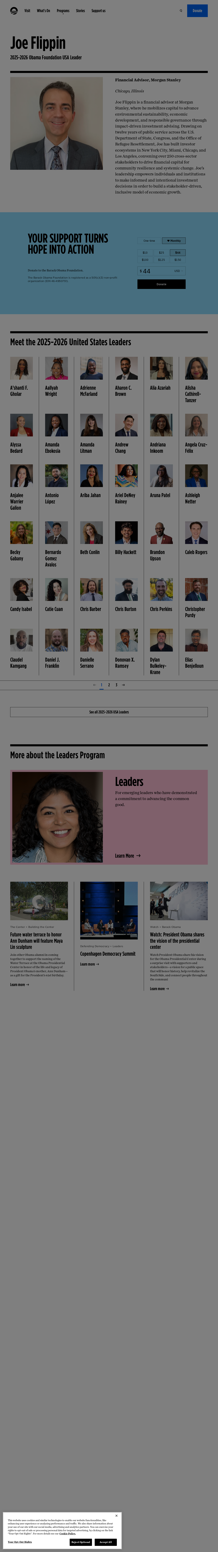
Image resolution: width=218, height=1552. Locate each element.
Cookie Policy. (67, 1533)
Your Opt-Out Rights (20, 1542)
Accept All (106, 1542)
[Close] (116, 1515)
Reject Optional (81, 1542)
